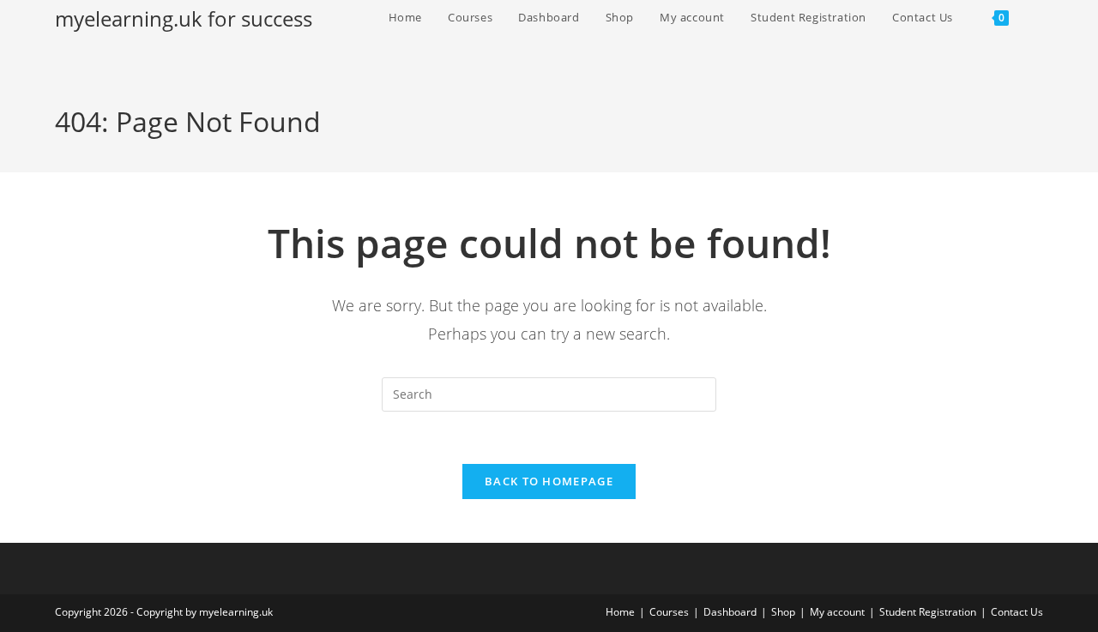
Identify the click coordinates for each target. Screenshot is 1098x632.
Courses (669, 612)
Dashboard (730, 612)
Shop (783, 612)
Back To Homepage (549, 481)
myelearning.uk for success (183, 18)
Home (620, 612)
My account (837, 612)
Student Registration (927, 612)
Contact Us (1017, 612)
